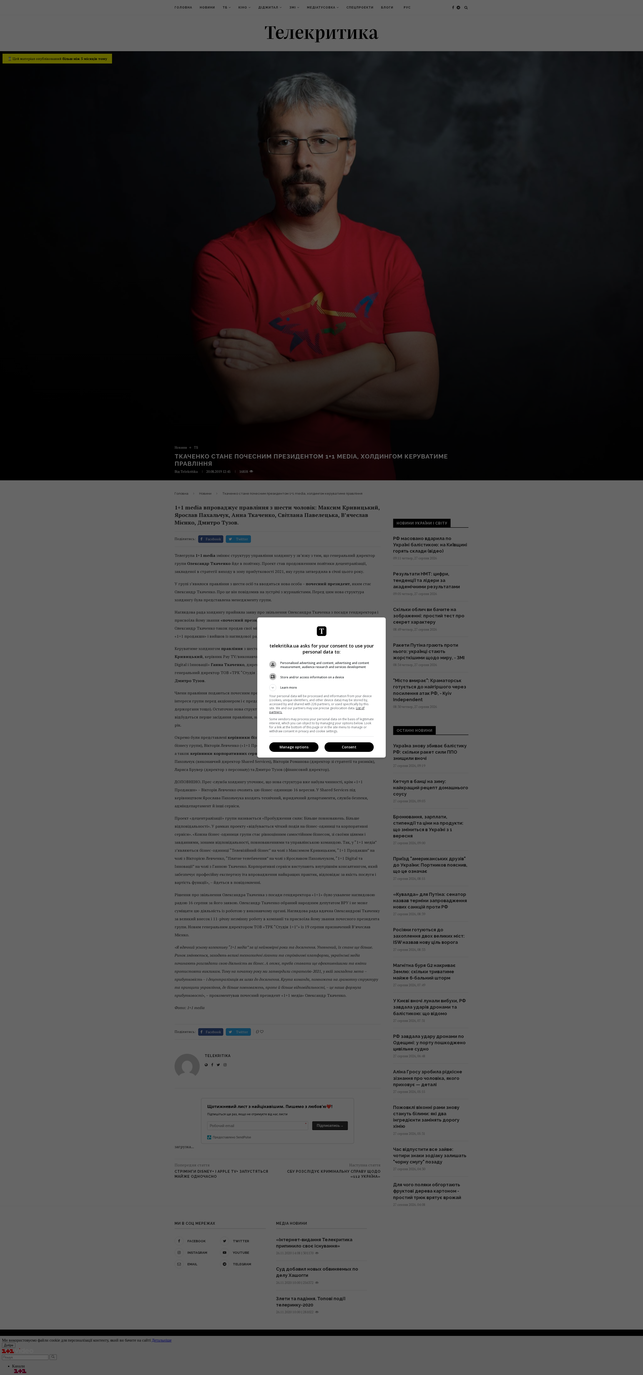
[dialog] (321, 687)
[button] (321, 687)
